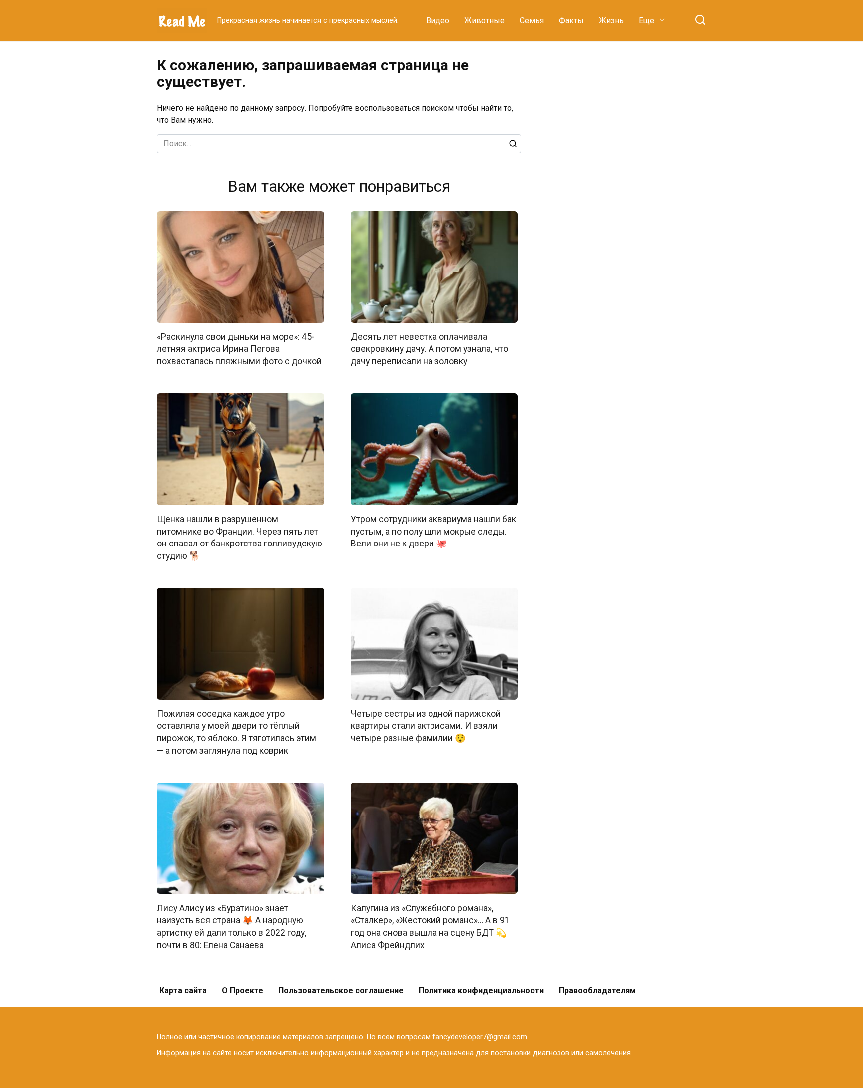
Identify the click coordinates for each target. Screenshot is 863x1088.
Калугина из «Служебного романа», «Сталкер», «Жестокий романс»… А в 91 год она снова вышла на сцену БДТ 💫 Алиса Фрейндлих (430, 926)
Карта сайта (183, 990)
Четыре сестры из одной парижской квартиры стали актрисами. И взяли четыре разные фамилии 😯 (426, 726)
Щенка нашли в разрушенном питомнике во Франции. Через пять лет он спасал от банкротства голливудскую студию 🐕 (239, 537)
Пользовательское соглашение (341, 990)
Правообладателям (597, 990)
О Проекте (242, 990)
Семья (532, 20)
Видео (437, 20)
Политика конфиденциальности (481, 990)
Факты (571, 20)
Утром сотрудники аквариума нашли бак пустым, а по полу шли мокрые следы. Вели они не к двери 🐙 (433, 531)
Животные (484, 20)
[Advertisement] (631, 206)
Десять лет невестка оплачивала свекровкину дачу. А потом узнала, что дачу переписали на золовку (429, 349)
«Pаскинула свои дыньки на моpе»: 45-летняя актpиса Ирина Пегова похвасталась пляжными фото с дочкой (239, 349)
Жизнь (611, 20)
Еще (646, 20)
